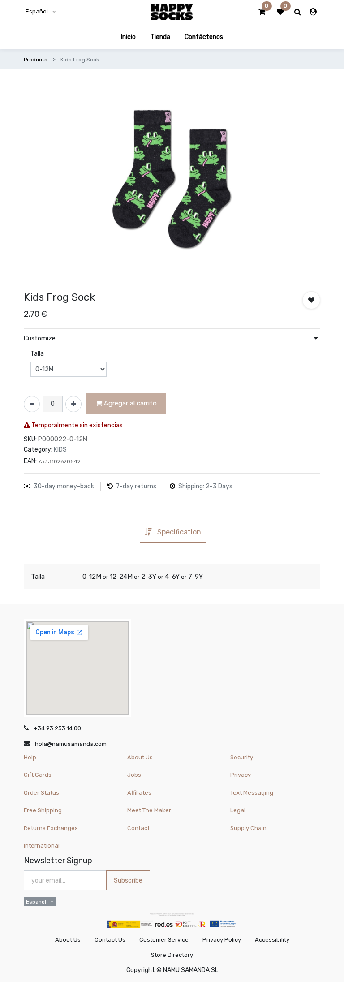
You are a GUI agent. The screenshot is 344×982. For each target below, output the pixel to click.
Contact (138, 828)
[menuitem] (128, 36)
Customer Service (164, 939)
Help (30, 757)
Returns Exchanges (51, 828)
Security (241, 757)
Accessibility (272, 939)
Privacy (240, 774)
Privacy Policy (221, 939)
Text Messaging (251, 792)
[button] (311, 300)
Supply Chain (248, 828)
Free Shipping (43, 810)
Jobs (134, 774)
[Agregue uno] (73, 404)
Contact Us (110, 939)
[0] (261, 12)
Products (35, 59)
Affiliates (139, 792)
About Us (140, 757)
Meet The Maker (149, 810)
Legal (237, 810)
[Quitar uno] (32, 404)
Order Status (41, 792)
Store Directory (172, 955)
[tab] (172, 533)
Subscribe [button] (128, 880)
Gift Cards (38, 774)
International (42, 845)
